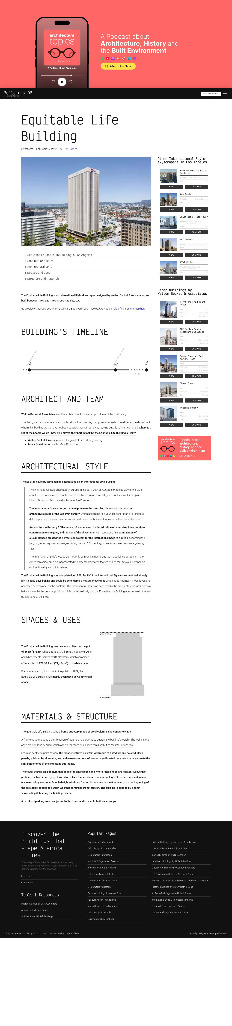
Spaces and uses (38, 272)
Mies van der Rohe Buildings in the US (171, 848)
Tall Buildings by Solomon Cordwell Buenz (173, 874)
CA (61, 149)
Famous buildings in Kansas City (104, 893)
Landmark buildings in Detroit (102, 880)
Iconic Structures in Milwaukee (103, 906)
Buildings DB (18, 93)
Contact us (27, 882)
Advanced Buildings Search (35, 910)
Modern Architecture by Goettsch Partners (173, 867)
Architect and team (40, 260)
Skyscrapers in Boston (99, 886)
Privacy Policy (57, 933)
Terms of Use (72, 933)
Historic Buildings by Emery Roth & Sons (172, 886)
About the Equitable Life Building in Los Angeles (59, 254)
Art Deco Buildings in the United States (171, 893)
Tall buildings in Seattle (99, 912)
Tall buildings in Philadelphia (102, 899)
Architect (183, 178)
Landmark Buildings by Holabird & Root (171, 861)
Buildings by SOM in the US (101, 919)
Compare (196, 187)
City (181, 316)
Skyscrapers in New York (100, 842)
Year (182, 181)
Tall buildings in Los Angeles (102, 848)
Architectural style (39, 266)
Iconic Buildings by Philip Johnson (169, 855)
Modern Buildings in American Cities (170, 912)
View (171, 187)
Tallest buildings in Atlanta (101, 874)
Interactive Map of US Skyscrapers (39, 903)
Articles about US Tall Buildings (37, 916)
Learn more (27, 876)
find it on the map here (133, 308)
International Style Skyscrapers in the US (172, 899)
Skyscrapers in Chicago (100, 855)
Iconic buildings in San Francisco (104, 861)
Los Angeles (71, 149)
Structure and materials (43, 278)
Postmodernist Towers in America (169, 906)
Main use (183, 313)
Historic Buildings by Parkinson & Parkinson (174, 842)
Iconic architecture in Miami (102, 867)
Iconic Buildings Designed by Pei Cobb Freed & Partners (180, 880)
